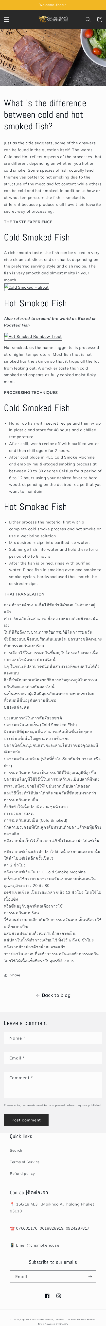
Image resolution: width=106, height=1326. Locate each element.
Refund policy (22, 1173)
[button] (6, 19)
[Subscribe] (90, 1276)
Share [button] (15, 975)
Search (16, 1150)
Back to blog (56, 995)
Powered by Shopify (56, 1324)
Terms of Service (25, 1162)
